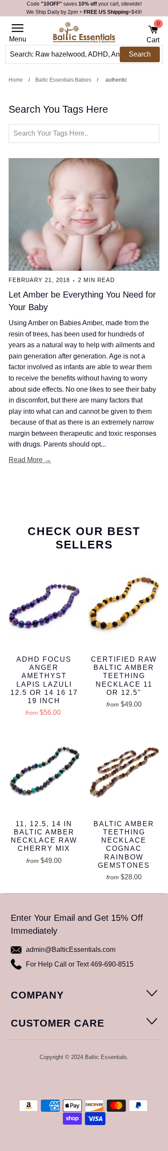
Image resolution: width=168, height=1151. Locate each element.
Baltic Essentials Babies (63, 80)
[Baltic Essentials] (84, 35)
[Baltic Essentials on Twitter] (66, 1080)
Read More (26, 459)
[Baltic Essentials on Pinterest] (89, 1080)
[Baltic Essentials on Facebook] (78, 1080)
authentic (116, 80)
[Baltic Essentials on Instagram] (101, 1080)
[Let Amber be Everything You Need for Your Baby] (84, 214)
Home (16, 80)
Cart (152, 34)
